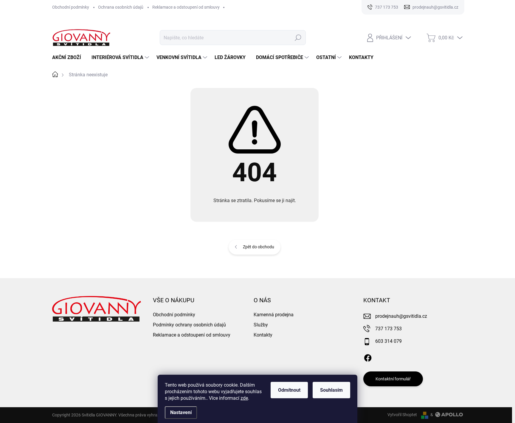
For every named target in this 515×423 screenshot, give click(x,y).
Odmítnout (289, 390)
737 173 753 (388, 328)
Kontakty (263, 335)
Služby (261, 325)
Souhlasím (331, 390)
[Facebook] (367, 356)
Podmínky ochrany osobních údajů (189, 325)
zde (244, 398)
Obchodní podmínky (70, 7)
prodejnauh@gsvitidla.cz (401, 316)
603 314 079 (388, 341)
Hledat (298, 37)
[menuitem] (69, 57)
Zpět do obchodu (258, 246)
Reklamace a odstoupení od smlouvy (186, 7)
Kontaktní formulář (393, 378)
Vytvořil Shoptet (402, 414)
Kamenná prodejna (274, 314)
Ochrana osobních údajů (120, 7)
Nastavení (181, 412)
